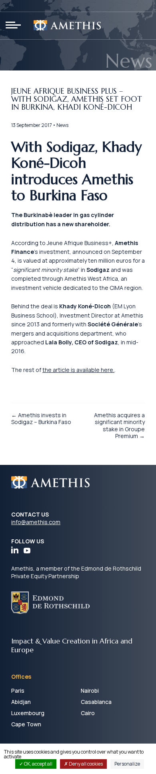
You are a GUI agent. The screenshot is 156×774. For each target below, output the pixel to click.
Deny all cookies (85, 763)
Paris (17, 690)
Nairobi (90, 690)
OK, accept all (37, 763)
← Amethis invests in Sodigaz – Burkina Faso (41, 418)
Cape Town (26, 724)
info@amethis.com (35, 522)
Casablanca (96, 702)
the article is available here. (78, 370)
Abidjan (21, 702)
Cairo (88, 713)
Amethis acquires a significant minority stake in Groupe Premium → (119, 425)
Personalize (127, 763)
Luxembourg (27, 713)
